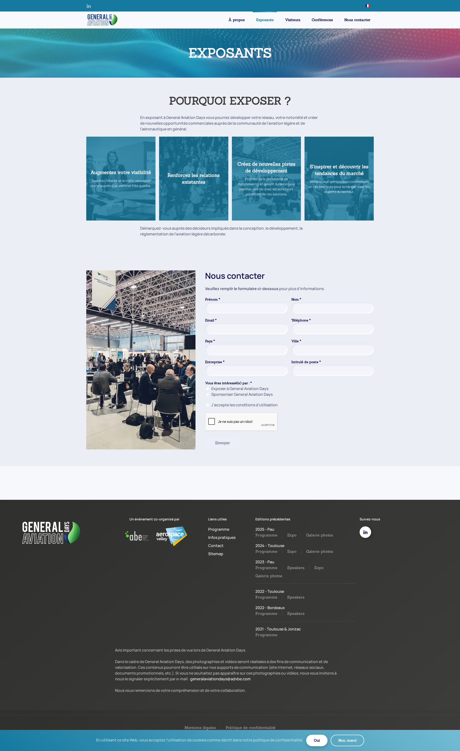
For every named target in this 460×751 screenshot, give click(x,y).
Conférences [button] (322, 19)
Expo (291, 535)
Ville (296, 341)
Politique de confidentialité (251, 727)
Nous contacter (357, 19)
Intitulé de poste (306, 362)
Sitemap (215, 553)
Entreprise (214, 362)
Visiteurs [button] (292, 19)
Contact (216, 545)
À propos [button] (237, 19)
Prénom (212, 299)
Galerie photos (319, 535)
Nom (296, 299)
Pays (210, 341)
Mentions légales (200, 727)
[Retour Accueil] (101, 20)
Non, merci (347, 740)
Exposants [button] (265, 19)
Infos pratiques (222, 537)
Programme (218, 529)
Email (211, 320)
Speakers (296, 567)
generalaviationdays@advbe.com (220, 678)
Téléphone (301, 320)
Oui (317, 740)
